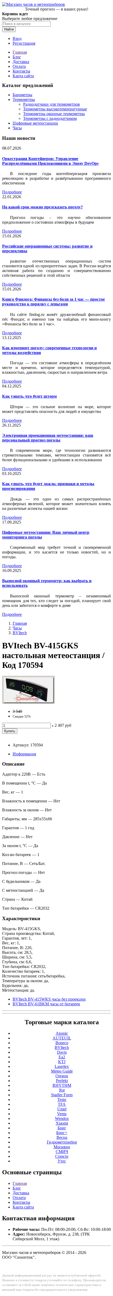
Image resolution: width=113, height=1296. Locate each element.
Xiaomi (62, 1123)
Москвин (62, 1147)
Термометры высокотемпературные (55, 109)
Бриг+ (61, 1132)
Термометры (24, 99)
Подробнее (12, 192)
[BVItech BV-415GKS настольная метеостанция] (28, 702)
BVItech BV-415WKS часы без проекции (49, 999)
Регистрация (24, 43)
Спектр (61, 1156)
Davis (62, 1052)
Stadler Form (62, 1095)
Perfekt (62, 1080)
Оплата (19, 66)
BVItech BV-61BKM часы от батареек (46, 1004)
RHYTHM (62, 1085)
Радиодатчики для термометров (51, 104)
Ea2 (62, 1057)
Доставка (21, 61)
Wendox (62, 1118)
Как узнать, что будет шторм (29, 396)
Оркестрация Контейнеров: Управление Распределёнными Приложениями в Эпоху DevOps (50, 161)
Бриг (62, 1128)
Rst (62, 1090)
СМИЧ (62, 1151)
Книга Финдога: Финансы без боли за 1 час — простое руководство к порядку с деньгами (53, 301)
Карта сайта (23, 76)
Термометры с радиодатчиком (50, 118)
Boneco (61, 1043)
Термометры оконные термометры (54, 113)
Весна (61, 1137)
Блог (17, 57)
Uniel (61, 1109)
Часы (17, 128)
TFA (62, 1104)
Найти (9, 29)
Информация (24, 754)
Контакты (21, 71)
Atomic (62, 1033)
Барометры (22, 95)
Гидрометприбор (62, 1142)
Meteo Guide (62, 1071)
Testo (61, 1099)
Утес (62, 1161)
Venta (61, 1113)
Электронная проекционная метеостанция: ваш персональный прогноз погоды (47, 437)
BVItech (20, 633)
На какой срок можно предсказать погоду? (42, 207)
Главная (20, 52)
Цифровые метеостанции (35, 123)
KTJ (61, 1061)
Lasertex (62, 1066)
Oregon (61, 1076)
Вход (17, 38)
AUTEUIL (62, 1038)
